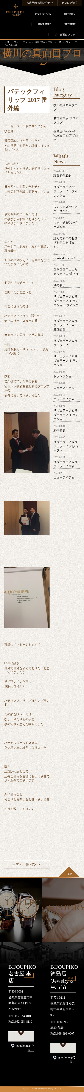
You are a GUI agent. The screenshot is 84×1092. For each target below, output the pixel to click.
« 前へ (17, 864)
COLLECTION (43, 14)
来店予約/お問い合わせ (39, 2)
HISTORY (69, 14)
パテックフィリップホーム (18, 42)
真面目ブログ (67, 34)
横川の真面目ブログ (44, 42)
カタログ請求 (69, 2)
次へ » (36, 864)
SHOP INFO (44, 24)
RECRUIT (69, 24)
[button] (21, 1032)
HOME (18, 14)
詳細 (28, 975)
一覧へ (26, 864)
